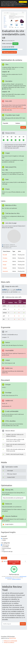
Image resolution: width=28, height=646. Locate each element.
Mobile (4, 540)
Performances (5, 545)
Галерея (5, 268)
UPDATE (15, 43)
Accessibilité (5, 546)
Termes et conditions (9, 642)
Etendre (23, 127)
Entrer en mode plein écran (14, 562)
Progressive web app (7, 551)
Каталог (5, 261)
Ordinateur (5, 538)
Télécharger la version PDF (9, 52)
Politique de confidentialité (10, 640)
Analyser (4, 558)
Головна (5, 258)
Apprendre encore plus (17, 5)
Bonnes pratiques (6, 548)
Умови (4, 264)
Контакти (5, 271)
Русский (5, 254)
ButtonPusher (12, 638)
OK (22, 1)
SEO (3, 549)
